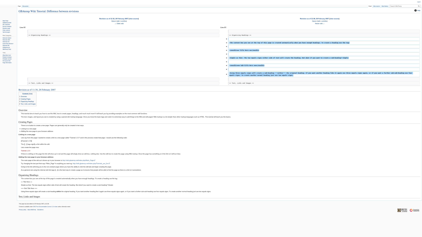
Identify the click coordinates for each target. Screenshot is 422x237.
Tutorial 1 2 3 (25, 151)
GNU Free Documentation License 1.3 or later (45, 206)
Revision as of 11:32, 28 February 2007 (113, 19)
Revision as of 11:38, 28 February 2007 (314, 19)
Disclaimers (40, 209)
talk (118, 21)
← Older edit (119, 23)
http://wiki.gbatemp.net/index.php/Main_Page (78, 160)
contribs (123, 21)
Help (418, 10)
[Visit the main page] (8, 9)
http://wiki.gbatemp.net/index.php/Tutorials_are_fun (90, 163)
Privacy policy (22, 209)
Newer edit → (320, 23)
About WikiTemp (31, 209)
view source (133, 19)
